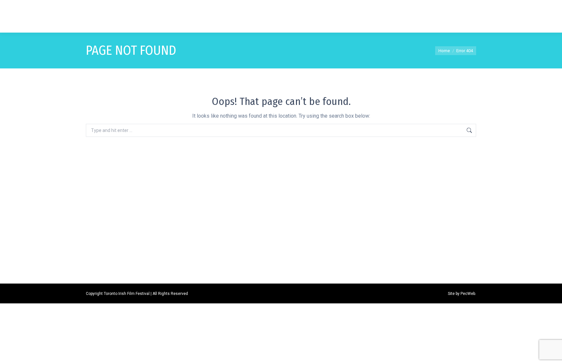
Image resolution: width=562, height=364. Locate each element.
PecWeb (468, 293)
